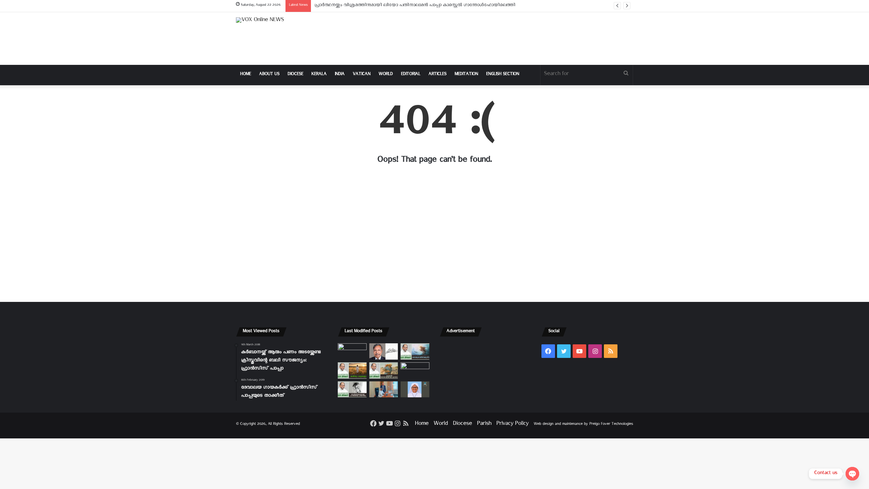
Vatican (361, 74)
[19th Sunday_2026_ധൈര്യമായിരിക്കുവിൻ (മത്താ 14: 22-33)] (415, 351)
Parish (484, 424)
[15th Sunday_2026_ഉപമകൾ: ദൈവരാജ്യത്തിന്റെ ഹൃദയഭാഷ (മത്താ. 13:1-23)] (383, 370)
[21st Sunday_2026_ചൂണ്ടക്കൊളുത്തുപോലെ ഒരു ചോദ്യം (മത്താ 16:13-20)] (352, 351)
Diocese (295, 74)
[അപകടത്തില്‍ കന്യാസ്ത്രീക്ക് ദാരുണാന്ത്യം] (415, 389)
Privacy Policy (512, 424)
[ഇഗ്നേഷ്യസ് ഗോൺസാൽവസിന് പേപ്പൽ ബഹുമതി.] (383, 351)
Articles (437, 74)
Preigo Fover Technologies (611, 425)
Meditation (466, 74)
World (385, 74)
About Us (269, 74)
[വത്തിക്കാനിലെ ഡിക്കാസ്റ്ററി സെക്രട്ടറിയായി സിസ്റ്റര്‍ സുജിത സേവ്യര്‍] (383, 389)
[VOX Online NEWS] (260, 21)
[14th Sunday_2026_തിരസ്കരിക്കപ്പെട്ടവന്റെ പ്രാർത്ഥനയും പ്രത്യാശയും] (352, 389)
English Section (502, 74)
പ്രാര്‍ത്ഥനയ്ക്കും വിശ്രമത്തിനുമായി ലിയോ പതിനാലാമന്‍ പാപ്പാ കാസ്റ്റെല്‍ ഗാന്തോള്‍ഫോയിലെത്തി (414, 6)
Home (245, 74)
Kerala (319, 74)
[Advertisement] (502, 38)
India (340, 74)
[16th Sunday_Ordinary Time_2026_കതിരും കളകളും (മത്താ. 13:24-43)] (352, 370)
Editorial (410, 74)
